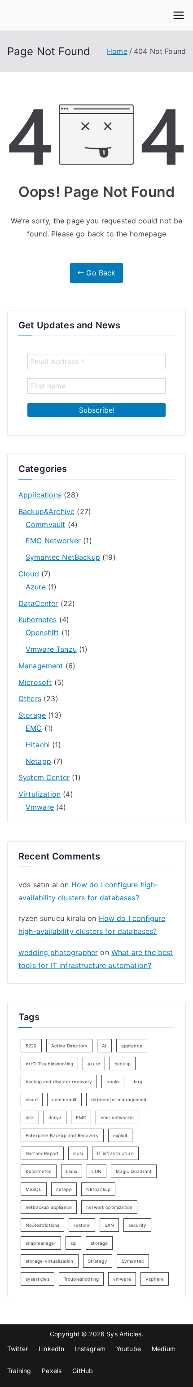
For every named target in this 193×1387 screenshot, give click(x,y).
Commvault (45, 524)
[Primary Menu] (178, 15)
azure (94, 1063)
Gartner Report (42, 1153)
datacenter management (119, 1099)
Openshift (42, 632)
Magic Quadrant (134, 1171)
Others (29, 698)
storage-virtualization (50, 1261)
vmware (122, 1279)
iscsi (78, 1153)
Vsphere (154, 1279)
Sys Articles (123, 1334)
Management (40, 665)
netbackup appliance (49, 1207)
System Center (44, 777)
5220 (31, 1045)
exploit (120, 1135)
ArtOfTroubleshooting (49, 1063)
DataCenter (38, 603)
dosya (55, 1117)
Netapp (38, 761)
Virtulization (39, 793)
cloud (32, 1099)
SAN (109, 1225)
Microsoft (35, 682)
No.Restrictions (42, 1225)
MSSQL (34, 1189)
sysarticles (37, 1279)
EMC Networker (53, 540)
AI (104, 1045)
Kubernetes (37, 619)
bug (138, 1081)
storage (99, 1243)
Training (19, 1370)
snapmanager (41, 1243)
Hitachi (38, 744)
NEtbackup (98, 1189)
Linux (72, 1171)
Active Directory (69, 1045)
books (112, 1081)
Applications (39, 494)
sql (73, 1243)
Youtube (128, 1348)
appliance (131, 1045)
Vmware (40, 807)
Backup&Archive (46, 511)
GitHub (82, 1370)
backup (122, 1063)
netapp (64, 1189)
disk (30, 1117)
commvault (64, 1099)
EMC (34, 728)
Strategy (97, 1261)
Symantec (133, 1261)
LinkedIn (51, 1348)
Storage (32, 715)
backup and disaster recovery (59, 1081)
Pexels (51, 1370)
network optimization (109, 1207)
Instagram (90, 1348)
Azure (36, 586)
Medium (163, 1348)
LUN (96, 1171)
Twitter (17, 1348)
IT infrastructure (115, 1153)
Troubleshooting (81, 1279)
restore (82, 1225)
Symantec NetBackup (63, 557)
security (137, 1225)
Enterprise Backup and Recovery (62, 1135)
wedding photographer (58, 952)
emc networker (117, 1117)
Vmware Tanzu (51, 649)
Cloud (28, 573)
